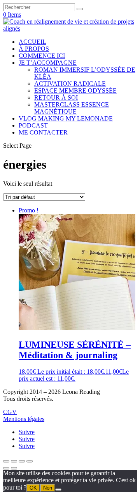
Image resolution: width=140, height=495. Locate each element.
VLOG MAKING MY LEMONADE (66, 118)
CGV (10, 412)
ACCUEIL (32, 41)
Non (47, 488)
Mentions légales (23, 419)
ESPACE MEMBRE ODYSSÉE (75, 90)
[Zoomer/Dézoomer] (6, 461)
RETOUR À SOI (56, 97)
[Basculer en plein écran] (14, 461)
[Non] (58, 489)
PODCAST (33, 125)
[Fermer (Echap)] (29, 461)
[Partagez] (22, 461)
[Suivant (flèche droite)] (14, 468)
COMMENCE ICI (42, 55)
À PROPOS (34, 48)
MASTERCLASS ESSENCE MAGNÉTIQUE (71, 108)
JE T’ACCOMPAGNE (48, 62)
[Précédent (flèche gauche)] (6, 468)
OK (33, 488)
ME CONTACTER (43, 132)
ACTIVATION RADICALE (70, 83)
